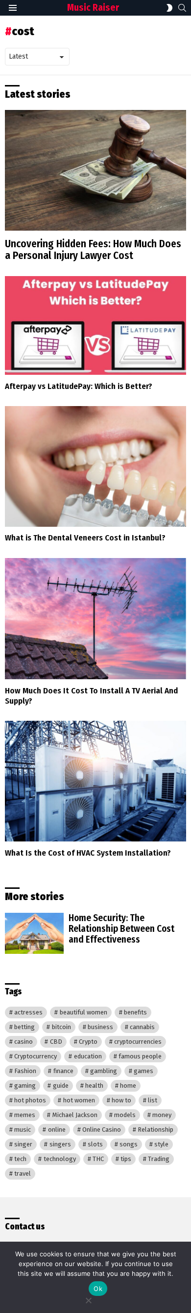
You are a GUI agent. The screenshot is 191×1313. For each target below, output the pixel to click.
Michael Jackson (74, 1115)
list (152, 1100)
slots (95, 1144)
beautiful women (83, 1012)
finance (63, 1071)
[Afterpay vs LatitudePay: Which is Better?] (95, 325)
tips (125, 1158)
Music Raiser (93, 7)
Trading (158, 1158)
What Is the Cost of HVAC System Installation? (88, 853)
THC (98, 1158)
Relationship (155, 1129)
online (57, 1129)
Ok (98, 1288)
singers (60, 1144)
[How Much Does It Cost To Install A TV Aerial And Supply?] (95, 619)
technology (60, 1158)
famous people (140, 1056)
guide (61, 1085)
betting (24, 1027)
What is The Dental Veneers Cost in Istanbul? (85, 538)
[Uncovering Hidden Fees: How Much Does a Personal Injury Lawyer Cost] (95, 170)
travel (22, 1173)
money (161, 1115)
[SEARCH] (182, 8)
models (125, 1115)
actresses (28, 1012)
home (128, 1085)
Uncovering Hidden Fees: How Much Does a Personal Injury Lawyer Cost (93, 249)
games (143, 1071)
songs (128, 1144)
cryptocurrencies (138, 1041)
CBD (56, 1041)
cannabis (142, 1027)
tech (20, 1158)
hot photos (30, 1100)
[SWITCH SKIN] (169, 8)
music (22, 1129)
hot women (79, 1100)
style (161, 1144)
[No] (88, 1299)
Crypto (88, 1041)
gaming (25, 1085)
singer (23, 1144)
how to (121, 1100)
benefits (135, 1012)
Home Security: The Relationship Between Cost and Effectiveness (121, 928)
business (100, 1027)
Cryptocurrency (35, 1056)
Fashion (25, 1071)
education (88, 1056)
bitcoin (61, 1027)
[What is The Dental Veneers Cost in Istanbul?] (95, 466)
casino (23, 1041)
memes (24, 1115)
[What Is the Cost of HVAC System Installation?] (95, 781)
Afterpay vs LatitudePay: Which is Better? (78, 386)
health (94, 1085)
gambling (103, 1071)
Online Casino (101, 1129)
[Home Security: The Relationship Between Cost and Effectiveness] (34, 933)
